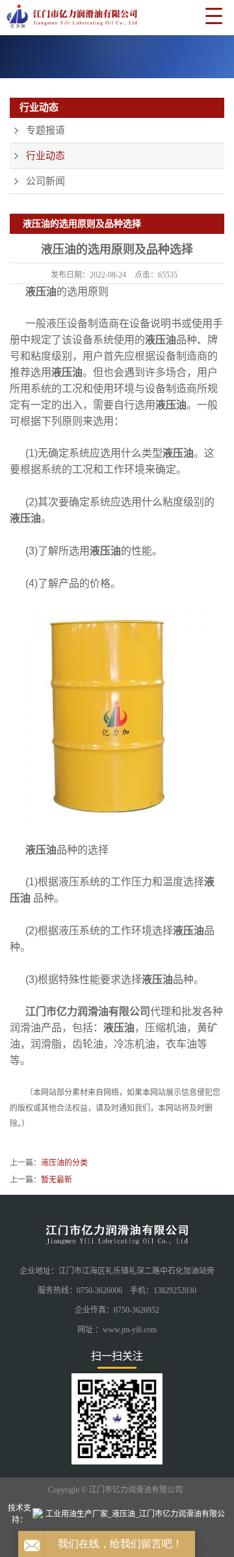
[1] (117, 56)
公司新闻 (45, 181)
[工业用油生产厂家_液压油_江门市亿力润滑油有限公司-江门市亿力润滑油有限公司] (69, 18)
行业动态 (45, 155)
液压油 (41, 291)
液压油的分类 (64, 1162)
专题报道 (45, 130)
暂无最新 (56, 1179)
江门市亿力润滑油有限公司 (87, 1011)
